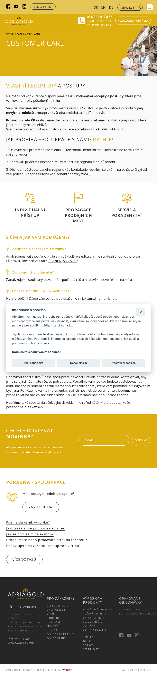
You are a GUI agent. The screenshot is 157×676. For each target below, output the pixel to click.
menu (149, 7)
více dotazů (24, 559)
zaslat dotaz (41, 507)
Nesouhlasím (78, 362)
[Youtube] (16, 7)
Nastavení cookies (124, 362)
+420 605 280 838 (99, 25)
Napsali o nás (42, 6)
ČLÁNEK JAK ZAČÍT (62, 261)
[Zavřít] (140, 312)
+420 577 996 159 (99, 21)
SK (96, 7)
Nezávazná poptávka (133, 20)
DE (111, 7)
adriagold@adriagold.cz (26, 622)
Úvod (10, 33)
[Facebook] (8, 7)
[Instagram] (24, 7)
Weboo (67, 670)
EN (103, 7)
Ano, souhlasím (33, 362)
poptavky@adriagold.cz (136, 613)
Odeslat (141, 440)
